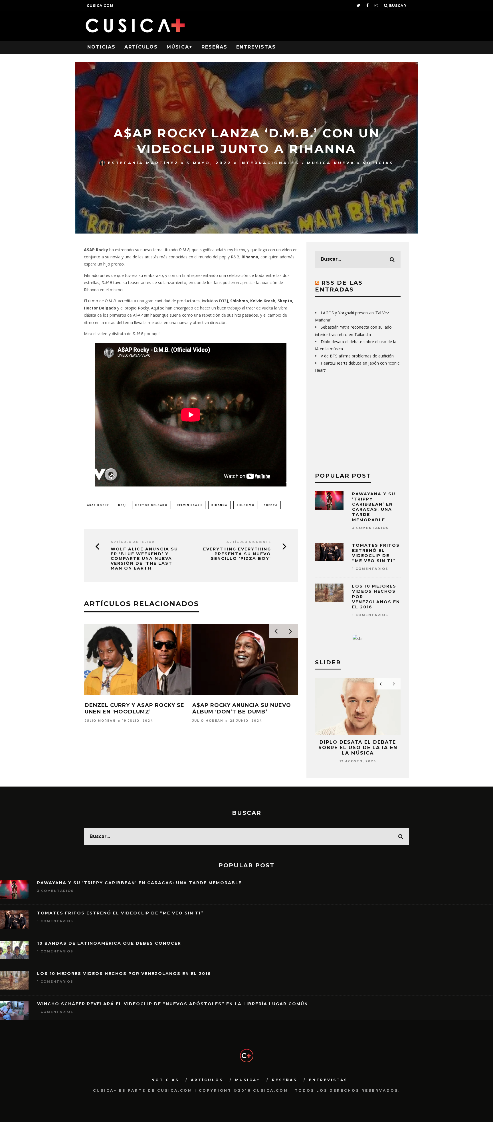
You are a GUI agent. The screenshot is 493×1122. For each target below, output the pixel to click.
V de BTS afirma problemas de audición (357, 356)
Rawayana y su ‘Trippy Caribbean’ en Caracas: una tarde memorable (373, 506)
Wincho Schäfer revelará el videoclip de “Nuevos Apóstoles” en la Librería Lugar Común (172, 1003)
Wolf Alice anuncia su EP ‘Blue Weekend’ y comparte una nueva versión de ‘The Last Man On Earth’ (144, 559)
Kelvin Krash (189, 505)
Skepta (271, 505)
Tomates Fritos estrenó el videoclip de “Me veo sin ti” (376, 553)
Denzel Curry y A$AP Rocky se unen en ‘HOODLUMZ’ (134, 708)
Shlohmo (246, 505)
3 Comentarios (370, 528)
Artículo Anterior (133, 542)
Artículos (141, 47)
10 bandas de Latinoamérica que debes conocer (109, 943)
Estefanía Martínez (143, 162)
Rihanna (219, 505)
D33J (122, 505)
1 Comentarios (370, 569)
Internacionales (269, 162)
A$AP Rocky (98, 505)
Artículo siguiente (249, 542)
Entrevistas (256, 47)
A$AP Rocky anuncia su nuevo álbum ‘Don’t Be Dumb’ (241, 708)
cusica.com (100, 5)
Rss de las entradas (339, 286)
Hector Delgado (151, 505)
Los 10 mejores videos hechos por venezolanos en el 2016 (124, 973)
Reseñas (214, 47)
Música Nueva (331, 162)
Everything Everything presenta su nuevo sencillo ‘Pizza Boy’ (237, 554)
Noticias (101, 47)
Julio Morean (100, 721)
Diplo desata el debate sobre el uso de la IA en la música (357, 747)
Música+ (180, 47)
